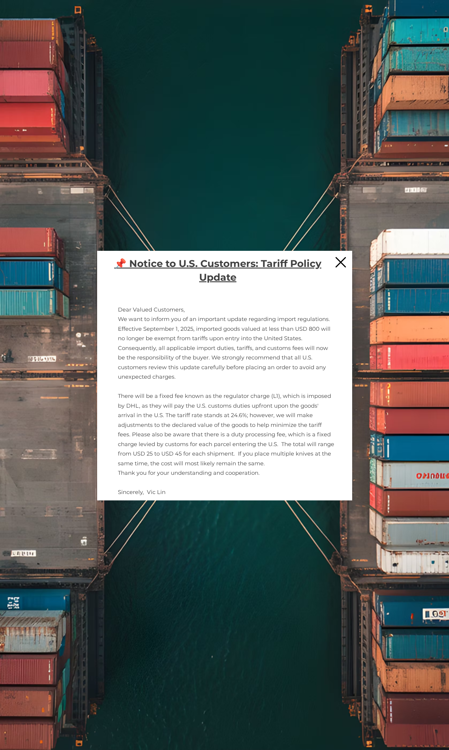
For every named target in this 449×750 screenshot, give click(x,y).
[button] (340, 262)
